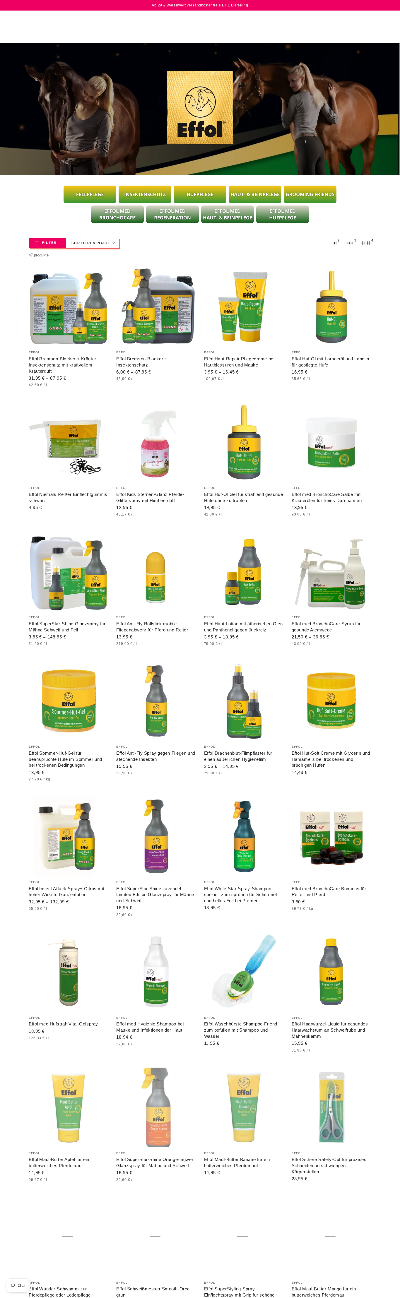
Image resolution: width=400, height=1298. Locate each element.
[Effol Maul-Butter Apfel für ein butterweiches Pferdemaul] (68, 1107)
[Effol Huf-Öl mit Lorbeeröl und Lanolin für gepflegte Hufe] (331, 307)
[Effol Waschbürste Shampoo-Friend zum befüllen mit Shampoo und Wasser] (244, 972)
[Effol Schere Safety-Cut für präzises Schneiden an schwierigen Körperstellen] (331, 1107)
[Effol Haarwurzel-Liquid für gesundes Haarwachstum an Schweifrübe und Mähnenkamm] (331, 972)
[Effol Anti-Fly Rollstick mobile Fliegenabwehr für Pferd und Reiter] (156, 572)
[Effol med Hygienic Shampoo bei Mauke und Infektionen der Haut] (156, 972)
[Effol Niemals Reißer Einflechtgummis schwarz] (68, 442)
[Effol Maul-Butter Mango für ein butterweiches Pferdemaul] (331, 1237)
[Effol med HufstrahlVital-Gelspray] (68, 972)
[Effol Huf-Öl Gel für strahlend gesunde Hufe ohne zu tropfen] (244, 442)
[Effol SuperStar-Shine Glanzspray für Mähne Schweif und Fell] (68, 572)
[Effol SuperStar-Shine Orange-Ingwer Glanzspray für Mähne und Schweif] (156, 1107)
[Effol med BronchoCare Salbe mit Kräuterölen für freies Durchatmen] (331, 442)
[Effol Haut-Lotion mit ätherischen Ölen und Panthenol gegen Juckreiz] (244, 572)
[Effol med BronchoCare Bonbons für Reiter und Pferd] (331, 836)
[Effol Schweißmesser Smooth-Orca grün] (156, 1237)
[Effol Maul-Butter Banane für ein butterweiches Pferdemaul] (244, 1107)
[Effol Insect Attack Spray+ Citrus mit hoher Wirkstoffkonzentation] (68, 836)
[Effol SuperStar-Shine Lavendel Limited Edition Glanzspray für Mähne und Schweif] (156, 836)
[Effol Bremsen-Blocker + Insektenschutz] (156, 307)
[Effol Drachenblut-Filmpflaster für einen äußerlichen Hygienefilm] (244, 701)
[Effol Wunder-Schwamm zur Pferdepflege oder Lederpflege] (68, 1237)
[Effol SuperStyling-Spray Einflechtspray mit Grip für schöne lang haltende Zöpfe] (244, 1237)
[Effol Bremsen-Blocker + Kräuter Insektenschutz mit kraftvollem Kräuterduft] (68, 307)
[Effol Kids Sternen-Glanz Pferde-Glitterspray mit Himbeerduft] (156, 442)
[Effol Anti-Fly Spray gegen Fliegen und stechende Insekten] (156, 701)
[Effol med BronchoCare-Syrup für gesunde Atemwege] (331, 572)
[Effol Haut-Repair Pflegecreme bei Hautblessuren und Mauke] (244, 307)
